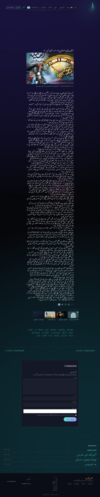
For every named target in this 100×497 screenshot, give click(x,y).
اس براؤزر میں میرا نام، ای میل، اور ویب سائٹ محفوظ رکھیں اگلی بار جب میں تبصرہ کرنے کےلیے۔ (56, 415)
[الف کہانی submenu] (58, 7)
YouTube (70, 483)
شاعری (55, 485)
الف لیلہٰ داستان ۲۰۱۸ (49, 86)
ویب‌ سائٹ (74, 408)
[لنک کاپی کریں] (59, 304)
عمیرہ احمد (50, 335)
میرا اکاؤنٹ (55, 490)
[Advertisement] (50, 27)
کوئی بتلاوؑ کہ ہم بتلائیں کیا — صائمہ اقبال (86, 459)
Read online (53, 329)
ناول (37, 86)
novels (46, 329)
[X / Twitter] (65, 304)
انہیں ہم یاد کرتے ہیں (36, 332)
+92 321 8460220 (11, 481)
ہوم (56, 479)
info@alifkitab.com (26, 483)
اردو (35, 329)
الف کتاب (92, 7)
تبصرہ (75, 378)
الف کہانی (56, 86)
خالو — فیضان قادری (90, 464)
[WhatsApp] (62, 304)
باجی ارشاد (71, 335)
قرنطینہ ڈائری (44, 335)
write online (70, 329)
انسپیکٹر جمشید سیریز (45, 332)
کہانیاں (38, 335)
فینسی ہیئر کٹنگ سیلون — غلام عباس (86, 455)
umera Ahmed (61, 329)
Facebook (90, 483)
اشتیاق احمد (30, 329)
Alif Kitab (40, 329)
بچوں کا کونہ (55, 488)
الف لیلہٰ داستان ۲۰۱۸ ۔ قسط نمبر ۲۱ (15, 350)
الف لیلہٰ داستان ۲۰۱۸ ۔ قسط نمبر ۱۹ (85, 350)
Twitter (83, 483)
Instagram (76, 483)
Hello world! (91, 450)
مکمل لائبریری (54, 481)
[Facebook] (68, 304)
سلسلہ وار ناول (41, 86)
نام (76, 395)
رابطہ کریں (29, 479)
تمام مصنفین (55, 483)
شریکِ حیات (56, 335)
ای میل (75, 402)
